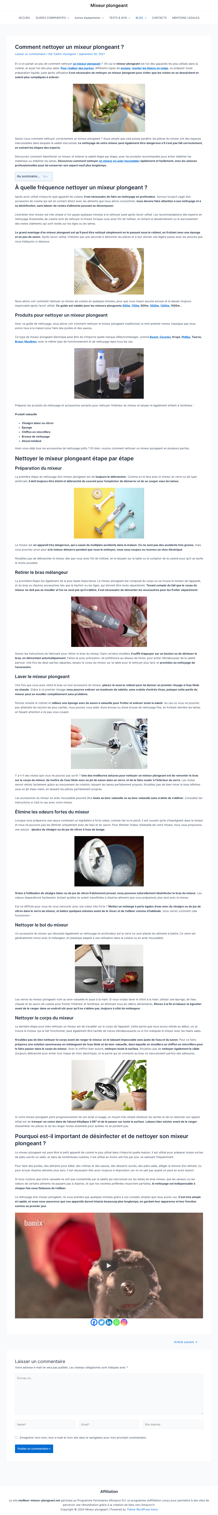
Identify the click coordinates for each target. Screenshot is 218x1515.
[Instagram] (124, 1322)
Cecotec (165, 337)
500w (126, 305)
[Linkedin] (109, 1322)
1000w (154, 305)
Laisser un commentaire (30, 54)
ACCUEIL (24, 17)
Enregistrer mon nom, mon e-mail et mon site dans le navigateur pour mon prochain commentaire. (83, 1437)
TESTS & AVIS (118, 17)
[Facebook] (94, 1322)
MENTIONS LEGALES (185, 17)
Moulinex (30, 341)
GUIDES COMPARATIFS (51, 17)
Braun (19, 341)
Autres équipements (87, 17)
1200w (164, 305)
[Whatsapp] (116, 1322)
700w (135, 305)
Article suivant (185, 1342)
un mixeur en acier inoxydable (119, 161)
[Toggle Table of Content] (45, 176)
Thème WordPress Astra (142, 1509)
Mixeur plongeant (109, 5)
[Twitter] (101, 1322)
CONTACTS (159, 17)
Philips (186, 337)
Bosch (153, 337)
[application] (67, 18)
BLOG (139, 17)
